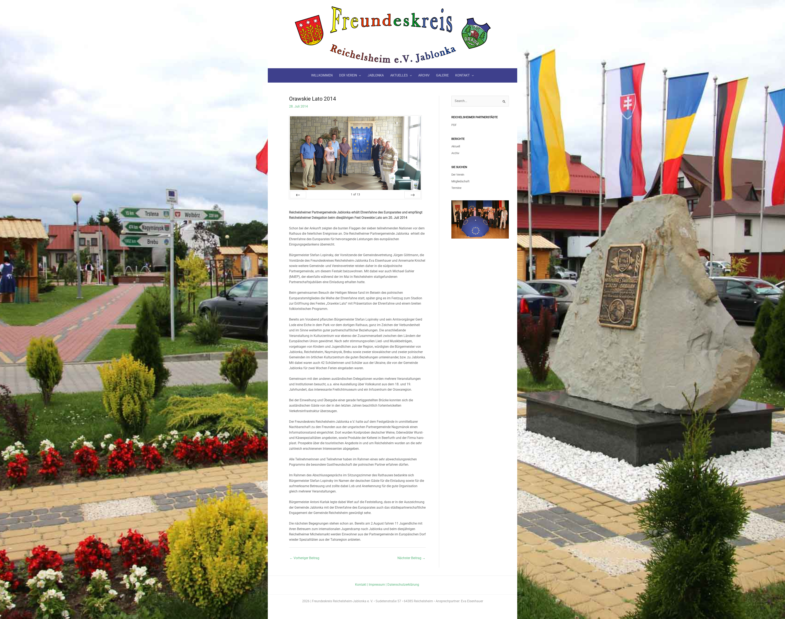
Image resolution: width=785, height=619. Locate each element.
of (355, 194)
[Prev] (298, 194)
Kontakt (360, 584)
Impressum (377, 584)
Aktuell (455, 146)
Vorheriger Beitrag (304, 558)
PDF (454, 125)
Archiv (455, 153)
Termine (456, 188)
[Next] (412, 194)
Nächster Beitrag (411, 558)
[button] (359, 75)
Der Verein (457, 174)
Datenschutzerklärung (403, 584)
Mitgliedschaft (460, 181)
